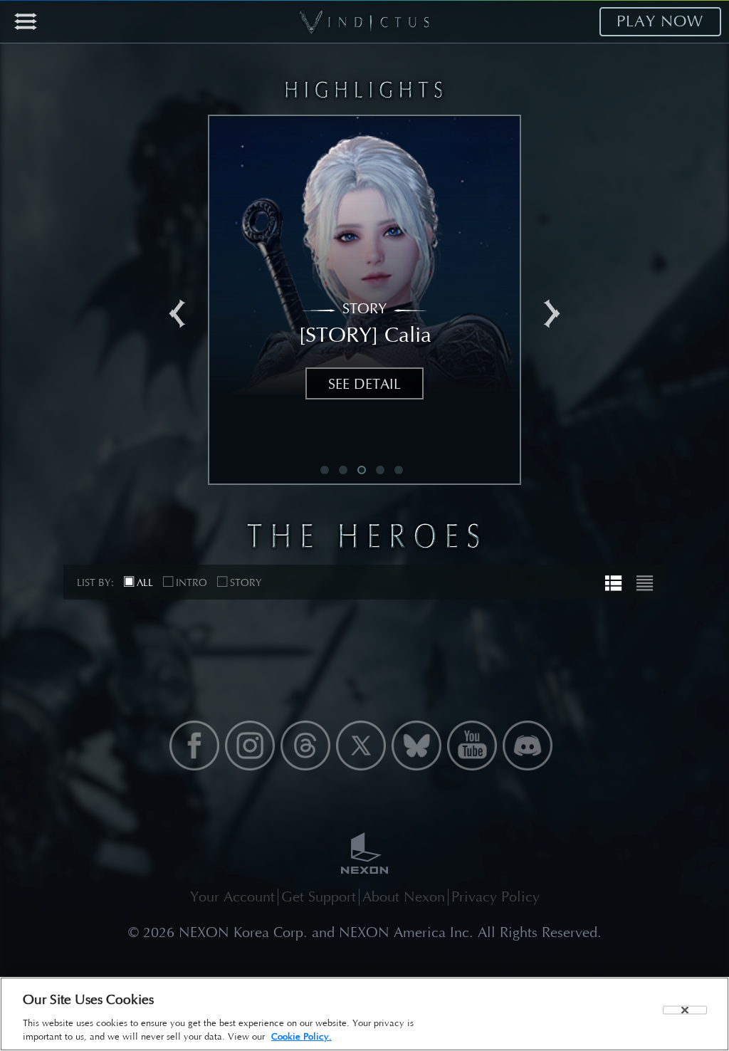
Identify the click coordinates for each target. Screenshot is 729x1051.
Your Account (232, 897)
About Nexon (403, 897)
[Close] (685, 1009)
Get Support (318, 897)
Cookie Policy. (301, 1036)
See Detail (364, 384)
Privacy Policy (495, 897)
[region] (364, 1014)
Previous (177, 314)
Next (551, 314)
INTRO (191, 583)
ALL (145, 583)
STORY (246, 583)
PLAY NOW (660, 21)
